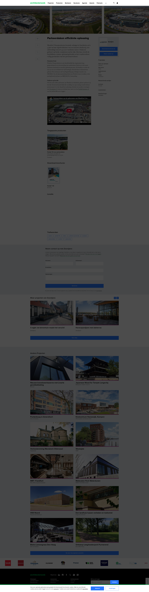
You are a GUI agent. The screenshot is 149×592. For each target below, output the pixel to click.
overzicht (56, 589)
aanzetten (85, 589)
